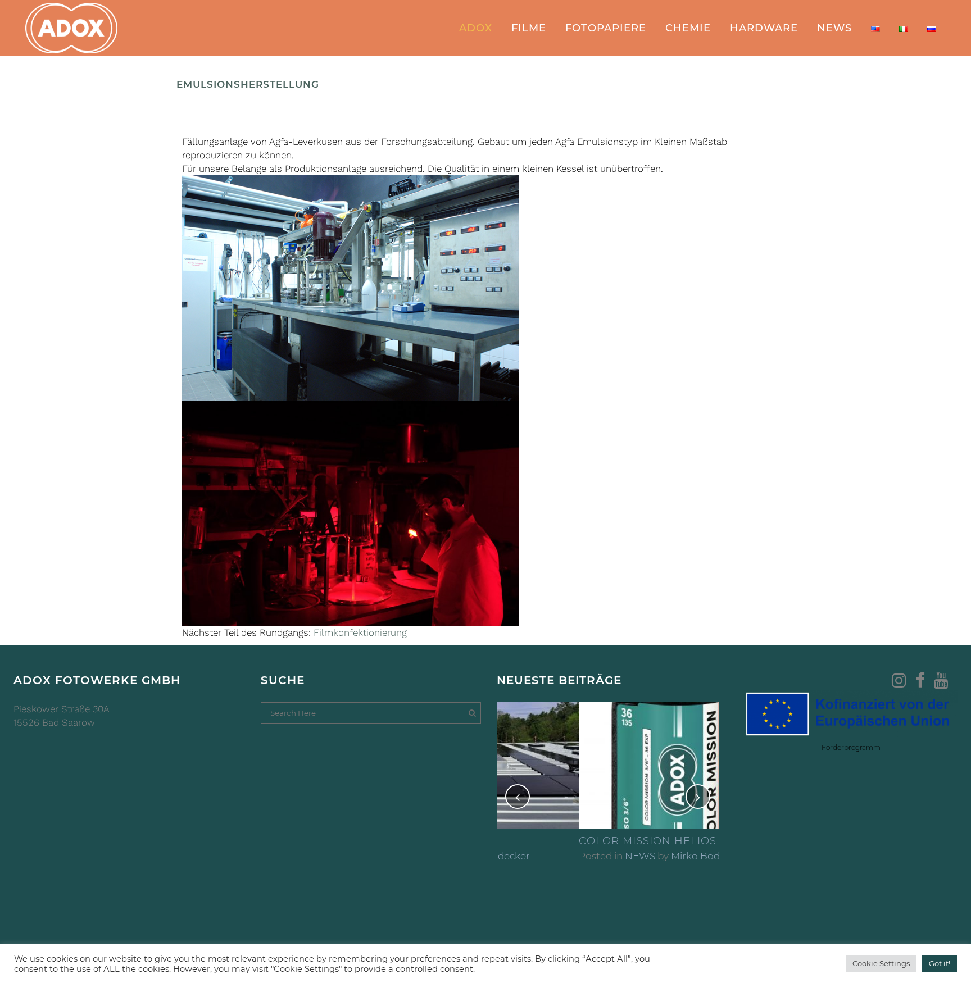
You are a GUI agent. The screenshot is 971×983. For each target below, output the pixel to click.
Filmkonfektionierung (360, 632)
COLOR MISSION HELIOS (565, 841)
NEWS (558, 856)
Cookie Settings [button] (881, 963)
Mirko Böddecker (629, 856)
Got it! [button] (939, 963)
